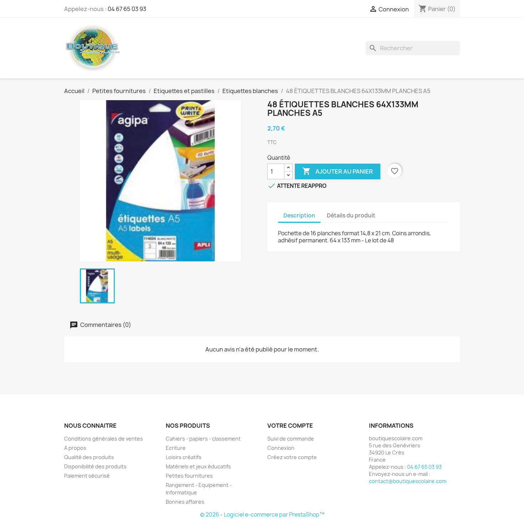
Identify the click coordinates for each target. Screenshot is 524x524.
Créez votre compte (292, 457)
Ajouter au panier (337, 171)
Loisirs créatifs (183, 457)
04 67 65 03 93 (127, 9)
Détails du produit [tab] (351, 215)
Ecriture (176, 448)
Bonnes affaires (185, 501)
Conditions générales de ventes (103, 438)
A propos (75, 448)
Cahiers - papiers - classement (203, 438)
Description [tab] (299, 215)
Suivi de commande (290, 438)
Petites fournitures (189, 475)
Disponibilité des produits (95, 466)
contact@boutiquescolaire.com (407, 481)
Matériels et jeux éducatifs (198, 466)
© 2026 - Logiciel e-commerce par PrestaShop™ (262, 514)
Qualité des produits (89, 457)
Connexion (280, 448)
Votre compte (290, 426)
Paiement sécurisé (87, 475)
